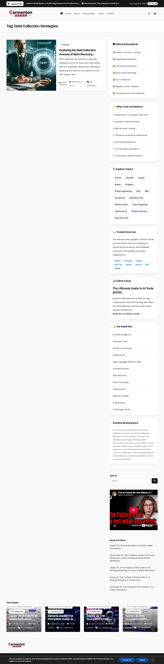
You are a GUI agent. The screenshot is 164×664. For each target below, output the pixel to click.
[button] (148, 13)
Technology (17, 612)
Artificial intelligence (22, 607)
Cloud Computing (139, 204)
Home (68, 13)
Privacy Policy (89, 13)
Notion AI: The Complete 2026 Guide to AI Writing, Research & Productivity (130, 578)
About (77, 13)
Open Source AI (121, 218)
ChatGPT (130, 178)
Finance (66, 45)
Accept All (127, 660)
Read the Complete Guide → (127, 313)
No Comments (27, 628)
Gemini (118, 184)
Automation (120, 198)
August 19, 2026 (57, 624)
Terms (101, 13)
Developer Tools (136, 198)
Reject (142, 660)
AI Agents (129, 184)
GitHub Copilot (121, 204)
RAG (146, 191)
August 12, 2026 (135, 624)
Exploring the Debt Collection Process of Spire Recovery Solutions (77, 54)
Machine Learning (139, 211)
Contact (111, 13)
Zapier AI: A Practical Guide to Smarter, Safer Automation (23, 619)
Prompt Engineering (123, 191)
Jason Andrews (63, 84)
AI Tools (118, 178)
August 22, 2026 (19, 624)
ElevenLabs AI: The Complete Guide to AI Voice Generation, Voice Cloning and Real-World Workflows (132, 558)
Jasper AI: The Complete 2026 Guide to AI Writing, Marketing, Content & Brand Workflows (132, 569)
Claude (141, 178)
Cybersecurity (121, 211)
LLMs (138, 191)
